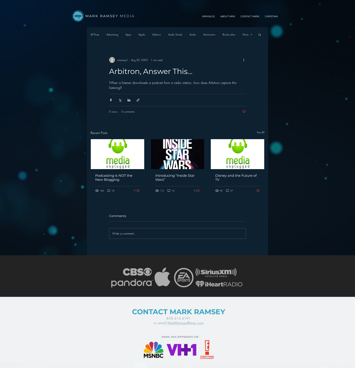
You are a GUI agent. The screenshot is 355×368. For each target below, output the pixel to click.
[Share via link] (138, 100)
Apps (128, 34)
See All (260, 132)
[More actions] (243, 60)
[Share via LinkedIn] (129, 100)
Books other (229, 34)
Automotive (209, 34)
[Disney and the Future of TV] (237, 154)
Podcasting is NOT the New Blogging (113, 178)
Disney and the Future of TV (236, 178)
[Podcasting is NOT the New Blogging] (117, 154)
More (245, 34)
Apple (141, 34)
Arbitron (156, 34)
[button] (259, 34)
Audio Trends (175, 34)
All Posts (95, 34)
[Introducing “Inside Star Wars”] (177, 154)
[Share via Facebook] (111, 100)
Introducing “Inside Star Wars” (175, 178)
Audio (193, 34)
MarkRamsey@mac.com (185, 323)
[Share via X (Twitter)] (120, 100)
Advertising (112, 34)
